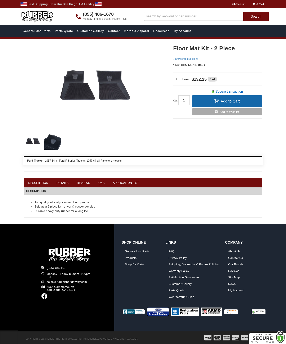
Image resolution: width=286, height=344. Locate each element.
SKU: (176, 65)
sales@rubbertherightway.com (67, 281)
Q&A (101, 182)
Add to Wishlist (229, 111)
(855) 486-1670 (57, 268)
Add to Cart (230, 101)
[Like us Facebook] (44, 297)
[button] (206, 16)
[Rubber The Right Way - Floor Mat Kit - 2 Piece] (95, 87)
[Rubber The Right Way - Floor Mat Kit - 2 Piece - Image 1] (33, 141)
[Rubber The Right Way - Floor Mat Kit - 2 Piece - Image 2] (52, 141)
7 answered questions (185, 58)
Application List (126, 182)
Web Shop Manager (126, 339)
